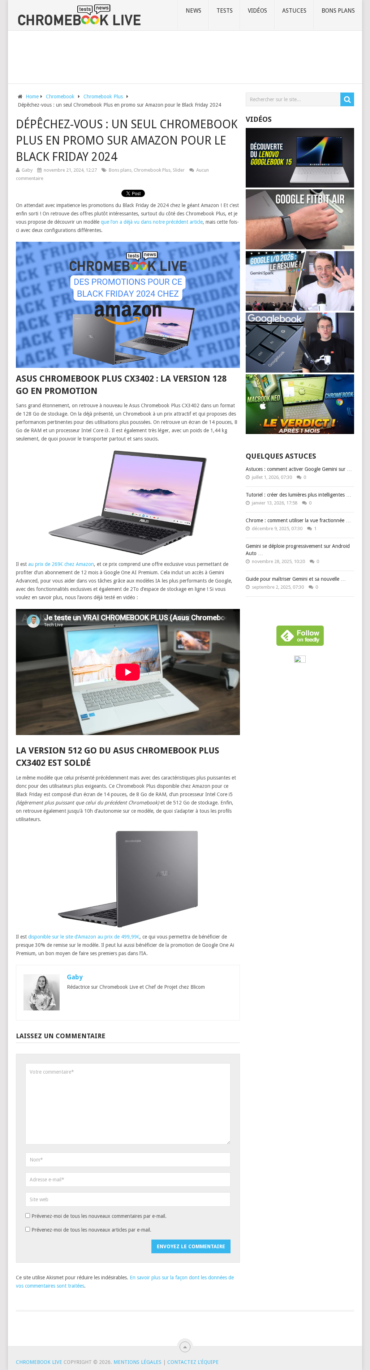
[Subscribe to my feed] (300, 661)
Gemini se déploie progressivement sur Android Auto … (298, 549)
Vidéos (257, 10)
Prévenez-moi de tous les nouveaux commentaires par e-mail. (99, 1216)
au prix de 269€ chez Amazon (61, 564)
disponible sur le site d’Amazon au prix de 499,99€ (83, 937)
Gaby (27, 170)
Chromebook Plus (152, 170)
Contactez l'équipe (193, 1362)
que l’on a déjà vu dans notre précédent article (152, 222)
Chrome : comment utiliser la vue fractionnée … (298, 520)
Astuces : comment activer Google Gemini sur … (299, 469)
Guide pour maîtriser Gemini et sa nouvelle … (296, 579)
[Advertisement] (185, 55)
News (193, 10)
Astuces (294, 10)
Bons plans (338, 10)
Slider (179, 170)
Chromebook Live (39, 1362)
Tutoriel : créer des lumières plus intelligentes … (298, 495)
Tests (224, 10)
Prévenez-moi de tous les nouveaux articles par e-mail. (91, 1230)
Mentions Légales (137, 1362)
